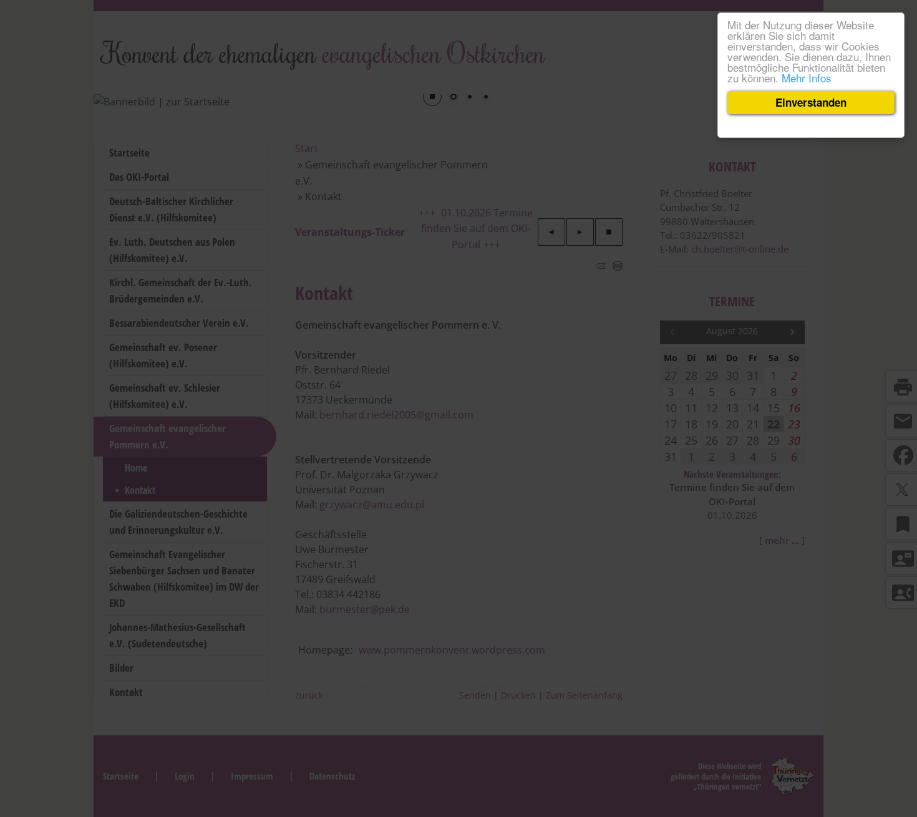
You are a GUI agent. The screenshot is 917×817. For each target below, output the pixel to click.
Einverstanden (811, 102)
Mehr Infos (807, 77)
